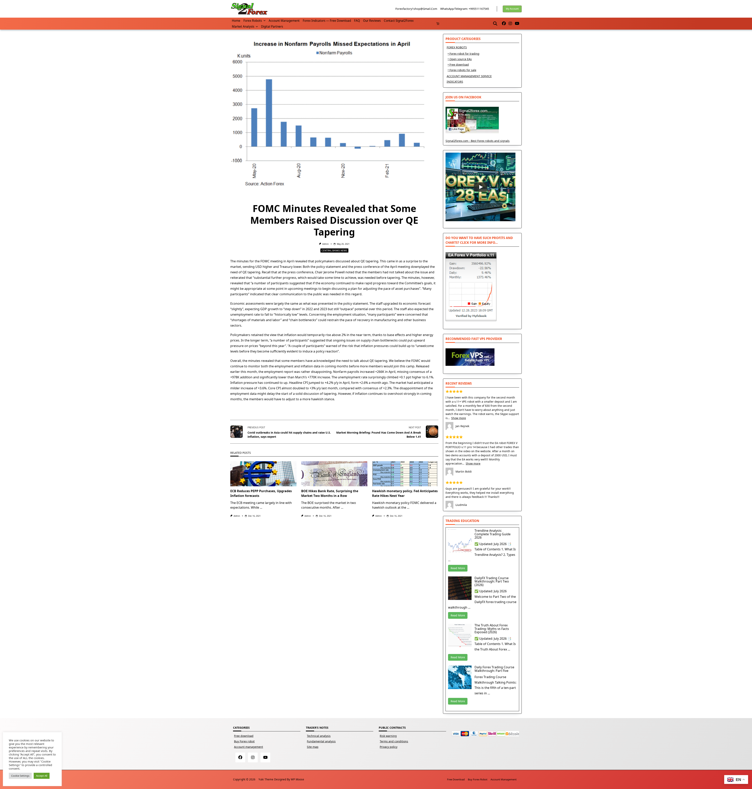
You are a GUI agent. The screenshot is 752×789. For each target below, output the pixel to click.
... (261, 507)
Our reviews (372, 21)
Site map (312, 747)
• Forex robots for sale (462, 70)
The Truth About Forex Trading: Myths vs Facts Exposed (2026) (492, 628)
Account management (284, 21)
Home (236, 21)
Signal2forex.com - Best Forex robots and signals (478, 141)
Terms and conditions (394, 741)
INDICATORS (455, 81)
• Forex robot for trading (463, 53)
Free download (243, 736)
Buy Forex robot (244, 741)
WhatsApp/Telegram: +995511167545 (464, 9)
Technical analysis (319, 736)
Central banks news (334, 250)
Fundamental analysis (321, 741)
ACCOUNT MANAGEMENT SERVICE (469, 76)
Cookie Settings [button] (20, 775)
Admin (325, 244)
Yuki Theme (265, 779)
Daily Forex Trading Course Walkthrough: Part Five (494, 669)
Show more (458, 418)
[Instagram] (510, 24)
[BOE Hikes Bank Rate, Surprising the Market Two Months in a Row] (334, 473)
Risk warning (388, 736)
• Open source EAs (460, 59)
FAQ (357, 21)
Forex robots (252, 21)
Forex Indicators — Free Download (327, 21)
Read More (458, 568)
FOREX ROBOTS (457, 47)
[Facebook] (504, 24)
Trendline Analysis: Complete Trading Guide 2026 (493, 534)
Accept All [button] (41, 775)
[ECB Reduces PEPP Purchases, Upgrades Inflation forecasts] (263, 473)
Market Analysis (243, 26)
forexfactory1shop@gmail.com (416, 9)
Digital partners (272, 26)
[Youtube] (517, 24)
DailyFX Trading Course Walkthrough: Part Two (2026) (492, 581)
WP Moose (297, 779)
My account (512, 8)
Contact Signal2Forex (399, 21)
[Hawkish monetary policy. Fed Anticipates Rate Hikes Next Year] (405, 473)
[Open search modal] (495, 23)
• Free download (458, 64)
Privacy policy (388, 747)
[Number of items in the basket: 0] (437, 23)
